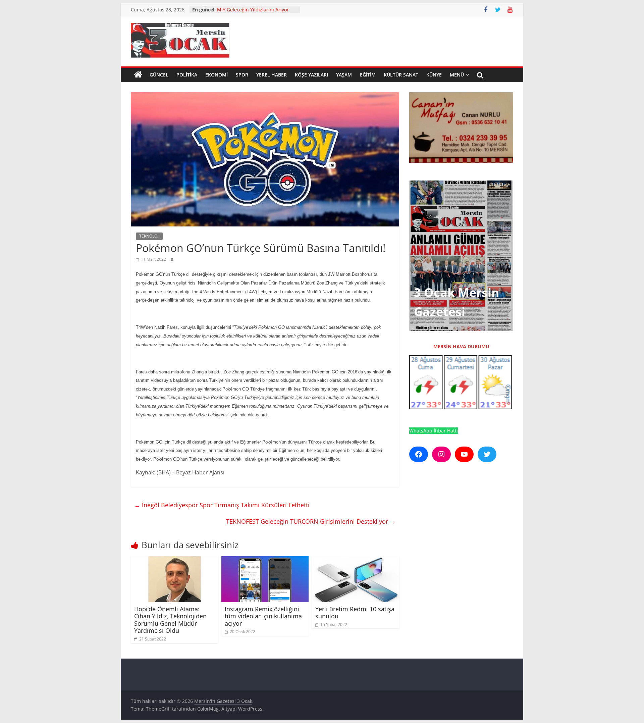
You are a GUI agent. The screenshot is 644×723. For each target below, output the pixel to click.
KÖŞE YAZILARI (311, 74)
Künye (434, 74)
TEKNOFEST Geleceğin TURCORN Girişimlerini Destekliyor (311, 521)
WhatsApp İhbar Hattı (433, 430)
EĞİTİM (368, 74)
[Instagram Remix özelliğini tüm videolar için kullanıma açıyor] (265, 560)
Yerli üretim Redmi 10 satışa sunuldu (354, 612)
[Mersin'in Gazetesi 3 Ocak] (138, 75)
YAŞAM (344, 74)
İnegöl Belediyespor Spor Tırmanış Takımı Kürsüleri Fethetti (222, 505)
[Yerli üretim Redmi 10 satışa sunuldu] (355, 560)
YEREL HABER (271, 74)
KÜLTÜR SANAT (401, 74)
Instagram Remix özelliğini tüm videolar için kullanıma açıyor (263, 616)
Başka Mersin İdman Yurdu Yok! (252, 7)
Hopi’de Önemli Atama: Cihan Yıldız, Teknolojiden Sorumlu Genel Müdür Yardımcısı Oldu (170, 620)
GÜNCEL (159, 74)
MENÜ (457, 74)
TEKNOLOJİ (149, 236)
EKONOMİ (216, 74)
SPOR (242, 74)
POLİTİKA (186, 74)
